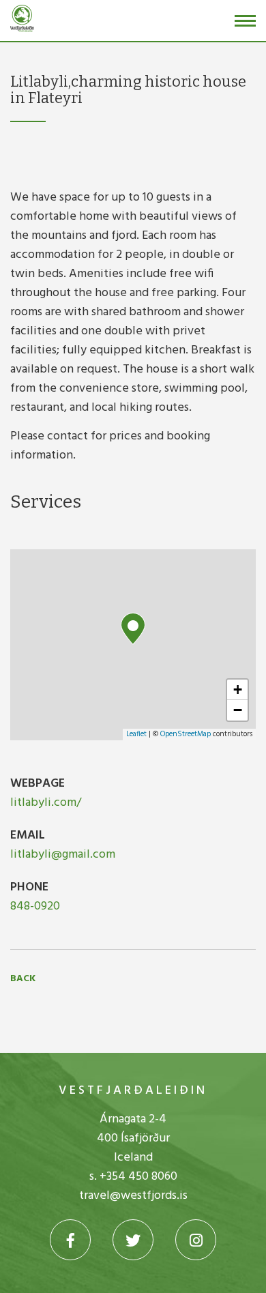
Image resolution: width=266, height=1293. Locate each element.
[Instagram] (195, 1239)
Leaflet (136, 734)
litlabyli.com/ (45, 803)
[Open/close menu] (245, 21)
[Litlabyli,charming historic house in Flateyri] (133, 629)
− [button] (237, 709)
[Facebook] (70, 1239)
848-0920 (35, 906)
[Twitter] (133, 1239)
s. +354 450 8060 (133, 1177)
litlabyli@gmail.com (62, 855)
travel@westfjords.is (133, 1196)
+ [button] (237, 689)
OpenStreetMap (185, 734)
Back (22, 979)
